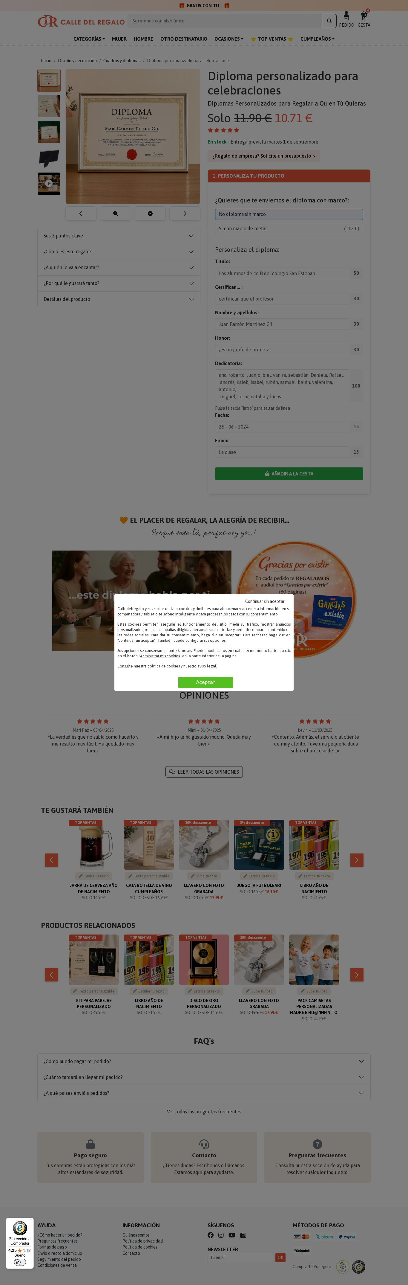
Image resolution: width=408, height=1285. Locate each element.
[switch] (20, 1262)
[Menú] (30, 1221)
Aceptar (205, 682)
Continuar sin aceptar (265, 601)
